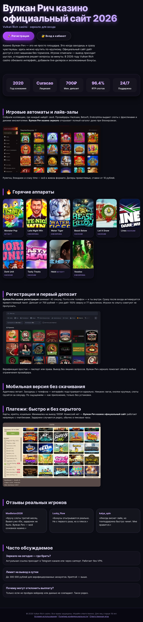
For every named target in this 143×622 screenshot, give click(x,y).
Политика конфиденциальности (73, 616)
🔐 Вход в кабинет (54, 35)
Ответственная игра (99, 616)
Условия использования (45, 616)
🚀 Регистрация (18, 35)
